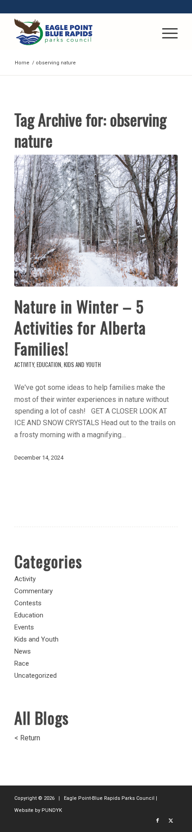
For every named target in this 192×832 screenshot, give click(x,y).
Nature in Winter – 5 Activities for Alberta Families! (80, 327)
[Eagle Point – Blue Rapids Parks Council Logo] (79, 32)
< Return (27, 738)
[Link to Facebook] (157, 821)
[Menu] (165, 32)
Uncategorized (35, 676)
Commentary (33, 591)
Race (21, 663)
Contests (28, 603)
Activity (24, 364)
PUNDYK (52, 810)
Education (49, 364)
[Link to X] (171, 821)
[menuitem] (165, 32)
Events (24, 627)
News (22, 651)
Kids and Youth (82, 364)
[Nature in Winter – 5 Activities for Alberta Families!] (96, 221)
